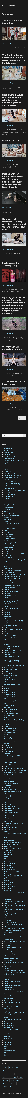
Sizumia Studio (8, 867)
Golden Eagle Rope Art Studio (12, 576)
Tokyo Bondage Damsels (11, 918)
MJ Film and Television (11, 730)
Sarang (6, 831)
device (17, 1071)
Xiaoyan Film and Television (12, 981)
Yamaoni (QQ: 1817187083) (11, 1006)
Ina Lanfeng (7, 614)
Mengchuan (14, 253)
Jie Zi (5, 627)
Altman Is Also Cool (10, 456)
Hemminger (7, 606)
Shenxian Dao (8, 846)
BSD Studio (7, 498)
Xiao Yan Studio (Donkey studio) (13, 970)
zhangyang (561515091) (10, 1038)
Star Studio (7, 880)
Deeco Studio (7, 519)
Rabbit (5, 793)
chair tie (22, 164)
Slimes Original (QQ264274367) (13, 876)
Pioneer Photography (10, 779)
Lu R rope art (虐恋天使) (11, 701)
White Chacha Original (10, 954)
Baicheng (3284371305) (10, 467)
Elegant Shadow (8, 536)
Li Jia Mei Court (8, 671)
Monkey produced (9, 732)
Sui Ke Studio (7, 888)
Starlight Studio (8, 882)
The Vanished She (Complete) (12, 21)
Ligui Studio (7, 678)
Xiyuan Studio (8, 996)
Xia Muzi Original (9, 966)
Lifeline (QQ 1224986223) (11, 675)
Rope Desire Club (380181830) (12, 808)
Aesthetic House (8, 452)
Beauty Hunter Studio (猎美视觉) (13, 475)
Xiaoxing (6, 979)
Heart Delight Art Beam (11, 602)
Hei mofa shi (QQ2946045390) (13, 604)
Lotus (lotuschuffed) (10, 694)
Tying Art (6, 926)
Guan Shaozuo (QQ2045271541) (13, 585)
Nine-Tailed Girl (8, 764)
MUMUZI (6, 743)
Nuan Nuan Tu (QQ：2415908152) (13, 768)
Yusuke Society (8, 1027)
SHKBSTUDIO (8, 855)
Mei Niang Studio (9, 715)
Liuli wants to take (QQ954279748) (14, 684)
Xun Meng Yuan (8, 1000)
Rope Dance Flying (9, 806)
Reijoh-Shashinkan (9, 800)
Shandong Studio (9, 840)
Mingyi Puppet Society (10, 728)
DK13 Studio (7, 522)
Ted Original (7, 899)
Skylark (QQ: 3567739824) (11, 871)
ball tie (11, 1067)
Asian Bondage (9, 5)
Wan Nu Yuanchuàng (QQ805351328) (14, 941)
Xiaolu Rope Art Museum (11, 975)
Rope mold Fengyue (9, 815)
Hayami (6, 597)
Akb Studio (7, 454)
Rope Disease (8, 810)
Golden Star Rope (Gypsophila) (13, 578)
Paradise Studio (8, 777)
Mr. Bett (6, 734)
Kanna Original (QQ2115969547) (13, 656)
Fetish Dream (8, 557)
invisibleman (8, 616)
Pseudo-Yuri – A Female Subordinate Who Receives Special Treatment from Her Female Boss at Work (13, 180)
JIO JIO (6, 633)
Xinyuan (6, 994)
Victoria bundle (8, 939)
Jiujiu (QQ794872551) (10, 635)
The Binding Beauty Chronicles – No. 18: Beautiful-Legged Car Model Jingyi (14, 59)
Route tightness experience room (14, 823)
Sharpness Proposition (11, 844)
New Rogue (7, 758)
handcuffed (7, 48)
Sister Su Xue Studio (9, 863)
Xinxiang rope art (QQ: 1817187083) (14, 992)
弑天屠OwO (7, 1046)
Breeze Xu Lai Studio (10, 494)
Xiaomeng (7, 977)
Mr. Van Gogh (8, 737)
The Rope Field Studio (10, 903)
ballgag (18, 47)
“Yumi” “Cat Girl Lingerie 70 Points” (12, 348)
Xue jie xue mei (8, 998)
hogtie (22, 409)
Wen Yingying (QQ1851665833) (12, 947)
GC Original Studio (9, 572)
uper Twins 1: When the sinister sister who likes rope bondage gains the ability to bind (13, 100)
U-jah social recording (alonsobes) (14, 928)
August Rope (7, 463)
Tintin (6, 916)
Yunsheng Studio (9, 1025)
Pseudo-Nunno (8, 787)
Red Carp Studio (8, 798)
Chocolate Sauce (8, 507)
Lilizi (5, 682)
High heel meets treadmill (11, 608)
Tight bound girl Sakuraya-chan (13, 914)
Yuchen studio (8, 1023)
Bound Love (7, 492)
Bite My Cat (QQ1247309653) (12, 484)
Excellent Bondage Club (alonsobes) (14, 553)
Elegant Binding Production (12, 534)
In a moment (7, 612)
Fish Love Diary (8, 564)
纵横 (5, 1053)
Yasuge (6, 1011)
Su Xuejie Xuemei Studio (11, 886)
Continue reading (7, 43)
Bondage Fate (8, 486)
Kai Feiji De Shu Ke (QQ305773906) (14, 650)
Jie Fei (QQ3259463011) (10, 625)
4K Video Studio (8, 448)
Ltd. (5, 699)
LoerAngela (7, 688)
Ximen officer (8, 987)
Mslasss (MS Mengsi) (10, 741)
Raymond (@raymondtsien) (12, 796)
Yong (5, 1021)
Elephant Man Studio (10, 538)
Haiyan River (7, 589)
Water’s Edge (7, 943)
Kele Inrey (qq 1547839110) (11, 661)
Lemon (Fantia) (8, 667)
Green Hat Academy (9, 581)
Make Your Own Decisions (11, 709)
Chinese (22, 47)
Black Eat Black (10, 140)
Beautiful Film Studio (10, 473)
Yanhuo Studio (8, 1008)
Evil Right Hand (8, 549)
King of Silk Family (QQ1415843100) (14, 665)
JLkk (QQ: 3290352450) (10, 637)
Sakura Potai (7, 829)
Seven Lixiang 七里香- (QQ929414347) (15, 833)
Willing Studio (8, 956)
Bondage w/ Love (9, 488)
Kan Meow (7, 654)
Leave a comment (15, 48)
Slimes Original (8, 874)
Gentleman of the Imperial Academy (14, 574)
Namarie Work (8, 749)
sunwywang (7, 890)
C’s (4, 501)
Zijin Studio (7, 1042)
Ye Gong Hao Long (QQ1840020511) (14, 1013)
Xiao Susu (6, 968)
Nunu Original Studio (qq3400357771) (15, 770)
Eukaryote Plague (9, 547)
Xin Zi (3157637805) (9, 989)
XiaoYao (13, 47)
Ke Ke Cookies (8, 659)
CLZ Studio (7, 509)
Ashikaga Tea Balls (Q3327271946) (14, 460)
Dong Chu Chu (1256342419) (12, 524)
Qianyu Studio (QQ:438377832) (12, 791)
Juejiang (6, 644)
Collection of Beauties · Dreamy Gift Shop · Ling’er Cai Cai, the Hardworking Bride (14, 224)
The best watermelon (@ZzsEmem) (14, 901)
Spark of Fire (7, 878)
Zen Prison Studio (9, 1032)
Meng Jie (6, 724)
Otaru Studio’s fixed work (11, 774)
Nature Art (7, 753)
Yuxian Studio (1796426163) (11, 1029)
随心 (5, 1055)
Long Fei (6, 690)
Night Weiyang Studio (10, 762)
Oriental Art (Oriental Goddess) (13, 772)
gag (3, 48)
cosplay (11, 1071)
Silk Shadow (7, 859)
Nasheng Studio (8, 751)
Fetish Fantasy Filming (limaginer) (14, 560)
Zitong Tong (7, 1044)
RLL (5, 802)
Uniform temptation (10, 935)
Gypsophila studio (9, 587)
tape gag (15, 166)
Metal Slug (7, 726)
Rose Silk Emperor (9, 819)
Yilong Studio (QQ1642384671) (12, 1019)
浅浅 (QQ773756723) (9, 1051)
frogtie (19, 132)
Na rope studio (8, 747)
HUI (5, 610)
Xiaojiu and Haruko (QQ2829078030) (15, 973)
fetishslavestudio (9, 562)
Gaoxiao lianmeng (9, 568)
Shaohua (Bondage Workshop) (13, 842)
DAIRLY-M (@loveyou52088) (12, 515)
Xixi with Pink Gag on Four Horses (14, 382)
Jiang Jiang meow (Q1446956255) (13, 621)
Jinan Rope (7, 631)
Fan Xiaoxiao (7, 555)
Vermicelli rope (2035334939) (12, 937)
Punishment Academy (16, 373)
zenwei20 (6, 1034)
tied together (21, 166)
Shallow (6, 838)
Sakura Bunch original (10, 827)
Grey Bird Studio (9, 583)
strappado (6, 1083)
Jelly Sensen (7, 619)
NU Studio (7, 766)
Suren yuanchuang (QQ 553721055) (14, 892)
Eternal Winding (9, 545)
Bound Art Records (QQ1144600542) (14, 490)
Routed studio (8, 825)
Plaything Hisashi (9, 781)
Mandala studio (8, 711)
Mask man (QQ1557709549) (12, 713)
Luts (5, 703)
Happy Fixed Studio (9, 593)
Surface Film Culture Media (12, 895)
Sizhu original (8, 865)
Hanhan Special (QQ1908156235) (13, 591)
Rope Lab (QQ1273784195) (11, 812)
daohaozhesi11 (8, 517)
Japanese (5, 1080)
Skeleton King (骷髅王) (10, 869)
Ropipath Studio (8, 817)
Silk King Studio (8, 857)
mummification (14, 1080)
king (5, 663)
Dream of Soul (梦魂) (10, 528)
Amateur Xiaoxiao (9, 458)
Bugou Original (14, 289)
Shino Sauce (7, 852)
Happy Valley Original (10, 595)
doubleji (6, 526)
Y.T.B (5, 1004)
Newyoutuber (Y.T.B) (10, 760)
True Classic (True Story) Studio (13, 924)
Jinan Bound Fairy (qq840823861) (13, 629)
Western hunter (8, 952)
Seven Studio (7, 836)
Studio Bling (7, 884)
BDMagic (6, 469)
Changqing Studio (9, 505)
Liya (5, 686)
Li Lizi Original (8, 673)
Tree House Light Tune (11, 922)
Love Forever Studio (10, 697)
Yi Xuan (6, 1017)
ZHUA (12, 211)
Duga (5, 530)
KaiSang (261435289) (10, 652)
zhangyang (7, 1036)
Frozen (6, 566)
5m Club (6, 450)
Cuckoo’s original (9, 513)
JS (4, 642)
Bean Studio (7, 471)
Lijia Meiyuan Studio (10, 680)
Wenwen (6, 949)
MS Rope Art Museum (10, 739)
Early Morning (8, 532)
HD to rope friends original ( (12, 600)
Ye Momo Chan (8, 1015)
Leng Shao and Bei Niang (11, 669)
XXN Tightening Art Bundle (12, 1002)
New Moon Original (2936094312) (13, 756)
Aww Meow (7, 465)
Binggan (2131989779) (10, 482)
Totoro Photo (8, 920)
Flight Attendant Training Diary (11, 264)
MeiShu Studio (8, 718)
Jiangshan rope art (9, 623)
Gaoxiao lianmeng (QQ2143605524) (14, 570)
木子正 (5, 1048)
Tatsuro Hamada (9, 897)
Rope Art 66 (7, 804)
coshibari (6, 511)
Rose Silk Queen (8, 821)
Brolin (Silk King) (9, 496)
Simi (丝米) (7, 861)
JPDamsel (6, 640)
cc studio (6, 503)
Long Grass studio (9, 692)
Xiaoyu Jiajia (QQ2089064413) (12, 985)
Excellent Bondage (9, 551)
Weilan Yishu (8, 945)
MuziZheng (7, 745)
